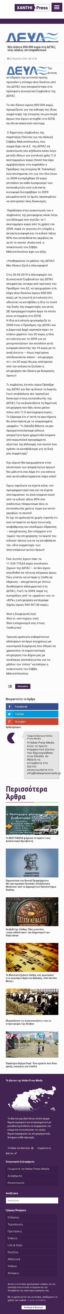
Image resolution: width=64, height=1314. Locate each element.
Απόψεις (13, 1273)
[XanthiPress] (32, 8)
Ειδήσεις (13, 1217)
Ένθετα (12, 1238)
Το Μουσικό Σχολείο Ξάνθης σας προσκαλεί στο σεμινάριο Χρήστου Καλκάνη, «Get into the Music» (31, 978)
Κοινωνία (23, 686)
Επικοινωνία (16, 1182)
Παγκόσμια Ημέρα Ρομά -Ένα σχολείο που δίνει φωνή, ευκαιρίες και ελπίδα (31, 1065)
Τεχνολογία (15, 1224)
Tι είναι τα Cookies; (36, 1300)
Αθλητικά (14, 1259)
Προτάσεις (15, 1231)
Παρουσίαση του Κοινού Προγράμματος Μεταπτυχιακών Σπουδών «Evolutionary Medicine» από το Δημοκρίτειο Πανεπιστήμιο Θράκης (31, 885)
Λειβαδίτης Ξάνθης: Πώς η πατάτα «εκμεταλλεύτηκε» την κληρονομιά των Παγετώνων (28, 932)
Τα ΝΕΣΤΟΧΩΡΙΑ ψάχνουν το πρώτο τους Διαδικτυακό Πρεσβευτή (28, 839)
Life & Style (15, 1245)
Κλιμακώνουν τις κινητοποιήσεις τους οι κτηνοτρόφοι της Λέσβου (28, 1022)
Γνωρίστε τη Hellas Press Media (28, 1169)
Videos (12, 1266)
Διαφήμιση (15, 1175)
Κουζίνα (13, 1252)
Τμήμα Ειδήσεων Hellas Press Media (40, 737)
